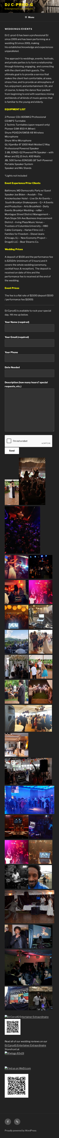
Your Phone (11, 352)
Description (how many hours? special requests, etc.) (26, 384)
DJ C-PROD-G (19, 4)
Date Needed (12, 367)
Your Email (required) (17, 337)
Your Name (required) (17, 322)
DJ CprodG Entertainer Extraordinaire (25, 1045)
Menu (31, 17)
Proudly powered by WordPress (20, 1130)
